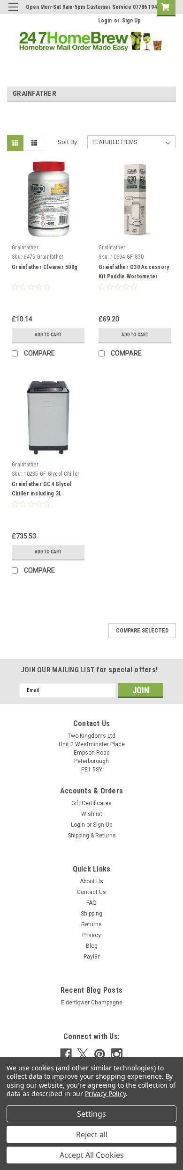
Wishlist (91, 814)
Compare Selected (142, 630)
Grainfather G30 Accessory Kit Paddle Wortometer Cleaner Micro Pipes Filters (134, 276)
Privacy (91, 935)
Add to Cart (48, 334)
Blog (92, 946)
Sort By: (68, 141)
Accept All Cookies (92, 1155)
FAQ (91, 903)
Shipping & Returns (92, 835)
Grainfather (25, 247)
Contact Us (91, 892)
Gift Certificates (91, 803)
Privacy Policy (105, 1093)
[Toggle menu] (13, 13)
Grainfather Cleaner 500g (44, 267)
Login (105, 20)
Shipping (91, 913)
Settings (91, 1114)
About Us (91, 881)
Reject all (91, 1134)
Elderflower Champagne (91, 1002)
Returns (91, 924)
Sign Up (131, 20)
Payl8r (91, 956)
